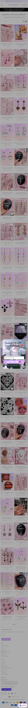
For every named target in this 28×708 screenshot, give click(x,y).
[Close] (24, 340)
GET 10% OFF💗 (14, 361)
